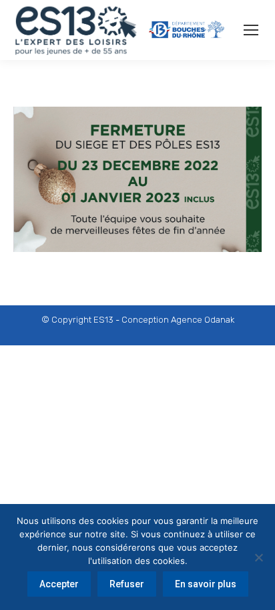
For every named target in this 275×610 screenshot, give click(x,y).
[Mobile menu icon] (251, 30)
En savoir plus (205, 584)
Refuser (126, 584)
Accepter (59, 584)
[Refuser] (258, 557)
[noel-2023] (137, 179)
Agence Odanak (202, 320)
